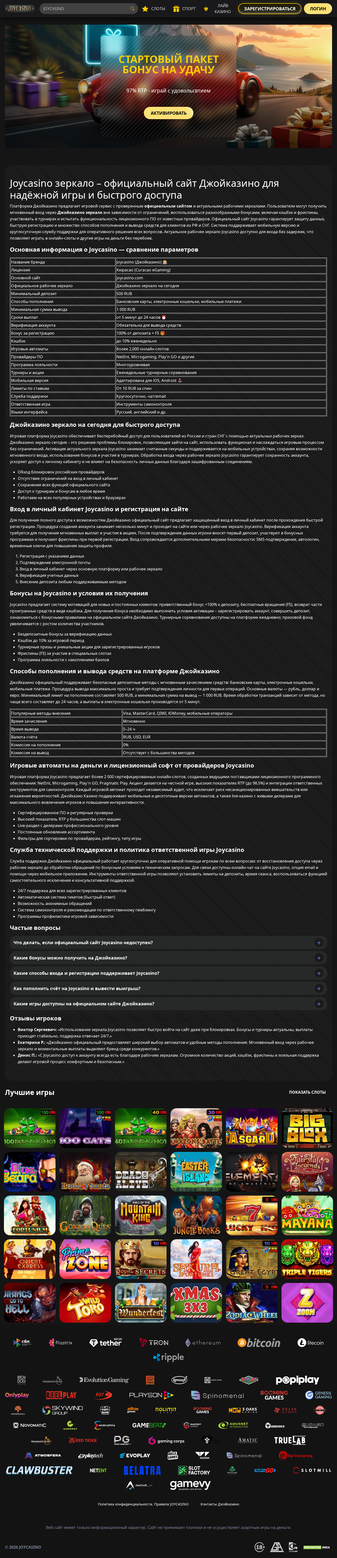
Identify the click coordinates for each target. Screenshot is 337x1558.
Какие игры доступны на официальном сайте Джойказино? (84, 1004)
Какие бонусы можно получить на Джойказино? (70, 958)
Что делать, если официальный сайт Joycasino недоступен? (83, 942)
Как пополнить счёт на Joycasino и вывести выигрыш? (77, 988)
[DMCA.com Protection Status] (317, 1547)
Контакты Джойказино (220, 1504)
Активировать (169, 113)
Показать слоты (307, 1092)
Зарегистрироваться (270, 9)
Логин (318, 9)
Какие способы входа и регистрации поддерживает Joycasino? (86, 973)
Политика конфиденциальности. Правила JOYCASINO (143, 1504)
